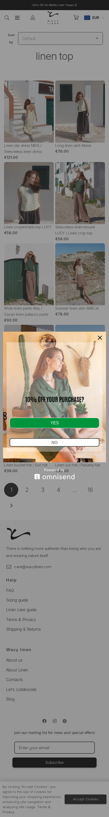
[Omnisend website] (54, 473)
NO (54, 442)
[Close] (100, 338)
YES (54, 423)
